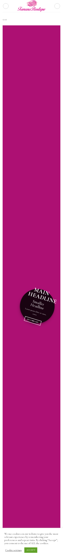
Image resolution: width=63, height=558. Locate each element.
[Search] (57, 6)
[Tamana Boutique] (31, 6)
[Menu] (6, 6)
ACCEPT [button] (30, 550)
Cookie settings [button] (13, 550)
